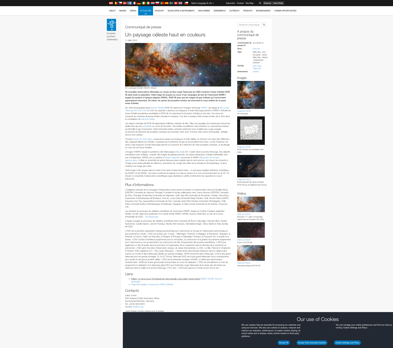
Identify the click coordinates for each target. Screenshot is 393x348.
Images (122, 11)
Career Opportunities (285, 11)
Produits (247, 11)
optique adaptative (173, 157)
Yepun (178, 152)
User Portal (278, 3)
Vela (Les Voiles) (148, 119)
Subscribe (230, 3)
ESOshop (159, 11)
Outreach (234, 11)
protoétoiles (147, 126)
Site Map (250, 3)
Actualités (145, 11)
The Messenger (151, 216)
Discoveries (204, 11)
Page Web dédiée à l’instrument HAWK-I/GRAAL (152, 284)
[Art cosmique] (178, 64)
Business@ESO (263, 11)
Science (267, 3)
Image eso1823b (244, 147)
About (112, 11)
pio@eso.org (138, 306)
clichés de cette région (143, 139)
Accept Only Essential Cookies (312, 342)
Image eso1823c (244, 179)
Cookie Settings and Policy (347, 342)
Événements (220, 11)
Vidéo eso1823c (243, 263)
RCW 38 (256, 49)
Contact (240, 3)
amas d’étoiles (158, 107)
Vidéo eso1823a (243, 214)
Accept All (283, 342)
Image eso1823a (244, 111)
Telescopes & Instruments (181, 11)
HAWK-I (204, 107)
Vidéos (133, 11)
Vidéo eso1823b (243, 240)
